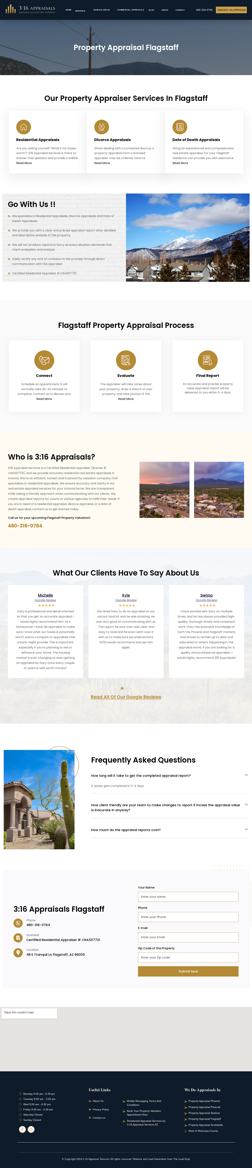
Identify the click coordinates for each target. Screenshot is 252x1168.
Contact (180, 10)
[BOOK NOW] (231, 10)
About (165, 10)
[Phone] (18, 923)
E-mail (143, 928)
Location (32, 950)
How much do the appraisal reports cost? (126, 830)
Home (69, 10)
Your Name (146, 887)
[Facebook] (22, 1129)
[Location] (18, 952)
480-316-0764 (25, 526)
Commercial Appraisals (130, 10)
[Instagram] (31, 1129)
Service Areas (102, 10)
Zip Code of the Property (156, 948)
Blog (151, 10)
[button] (24, 163)
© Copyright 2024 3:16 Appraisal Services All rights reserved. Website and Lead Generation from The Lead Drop (126, 1159)
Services (81, 10)
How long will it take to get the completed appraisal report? (141, 775)
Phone (31, 920)
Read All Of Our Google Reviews (126, 697)
